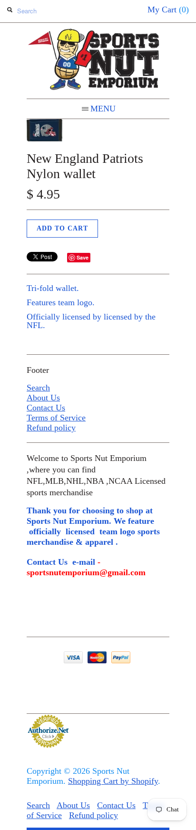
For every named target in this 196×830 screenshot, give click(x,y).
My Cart (168, 9)
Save (82, 257)
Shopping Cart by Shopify (113, 781)
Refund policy (51, 427)
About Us (43, 397)
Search (38, 387)
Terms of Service (56, 417)
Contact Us (46, 407)
